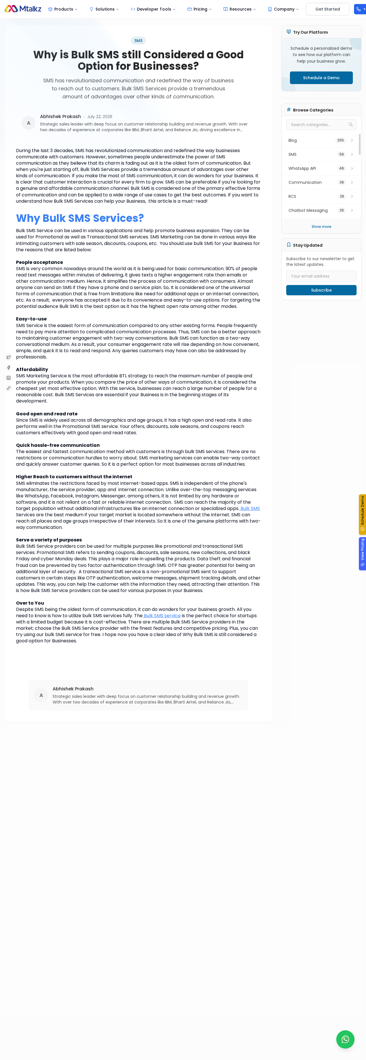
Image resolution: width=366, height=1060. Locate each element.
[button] (362, 514)
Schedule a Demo (321, 78)
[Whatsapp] (345, 1039)
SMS (138, 40)
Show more (321, 226)
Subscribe (321, 290)
